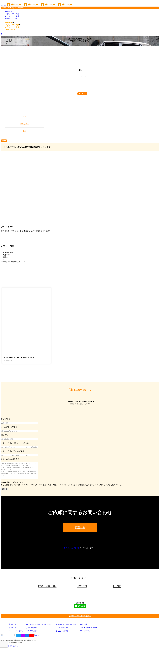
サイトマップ (85, 631)
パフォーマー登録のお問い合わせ (39, 624)
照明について (14, 627)
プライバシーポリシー (89, 627)
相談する (80, 527)
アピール (24, 116)
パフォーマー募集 (16, 631)
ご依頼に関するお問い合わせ (12, 8)
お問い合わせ (31, 627)
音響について (14, 624)
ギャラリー (24, 124)
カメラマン (82, 93)
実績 (24, 131)
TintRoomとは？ (32, 631)
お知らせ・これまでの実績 (66, 624)
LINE (117, 586)
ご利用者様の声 (62, 627)
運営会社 (83, 624)
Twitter (82, 586)
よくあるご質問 (71, 548)
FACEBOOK (47, 586)
